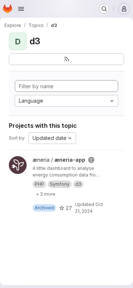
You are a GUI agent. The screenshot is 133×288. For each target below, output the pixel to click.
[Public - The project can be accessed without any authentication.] (91, 160)
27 (69, 208)
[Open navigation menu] (21, 9)
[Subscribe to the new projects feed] (66, 59)
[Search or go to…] (104, 8)
